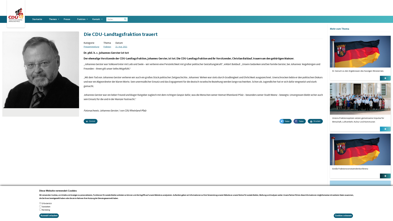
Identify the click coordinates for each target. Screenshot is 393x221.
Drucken (316, 121)
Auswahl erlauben (49, 215)
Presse (67, 19)
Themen (53, 19)
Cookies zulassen (343, 215)
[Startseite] (15, 14)
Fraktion (81, 19)
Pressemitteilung (91, 46)
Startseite (37, 19)
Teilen (287, 121)
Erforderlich (47, 203)
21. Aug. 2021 (121, 46)
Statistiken (46, 206)
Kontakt (96, 19)
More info (123, 198)
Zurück (92, 121)
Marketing (46, 209)
